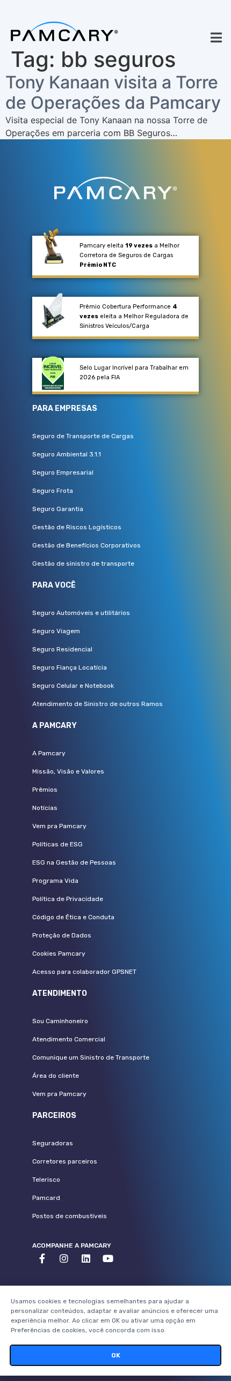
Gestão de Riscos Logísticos (76, 527)
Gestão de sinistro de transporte (83, 563)
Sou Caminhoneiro (60, 1021)
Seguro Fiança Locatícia (69, 667)
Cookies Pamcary (58, 953)
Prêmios (44, 789)
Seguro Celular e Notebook (73, 685)
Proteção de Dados (61, 935)
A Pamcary (49, 753)
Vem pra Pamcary (59, 826)
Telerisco (46, 1179)
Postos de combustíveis (69, 1216)
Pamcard (46, 1198)
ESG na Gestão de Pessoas (74, 862)
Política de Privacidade (67, 899)
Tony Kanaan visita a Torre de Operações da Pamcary (113, 92)
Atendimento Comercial (68, 1039)
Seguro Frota (52, 490)
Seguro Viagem (56, 631)
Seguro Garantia (57, 509)
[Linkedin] (86, 1258)
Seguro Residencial (62, 649)
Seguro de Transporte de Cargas (83, 436)
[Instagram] (64, 1258)
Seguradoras (52, 1143)
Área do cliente (55, 1075)
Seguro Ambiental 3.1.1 (66, 454)
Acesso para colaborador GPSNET (84, 971)
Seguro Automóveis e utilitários (81, 613)
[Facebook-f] (42, 1258)
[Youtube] (108, 1258)
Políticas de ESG (57, 844)
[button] (216, 37)
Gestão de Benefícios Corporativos (86, 545)
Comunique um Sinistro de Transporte (90, 1057)
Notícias (44, 808)
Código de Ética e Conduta (73, 917)
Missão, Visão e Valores (68, 771)
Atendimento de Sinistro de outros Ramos (97, 704)
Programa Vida (55, 880)
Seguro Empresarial (62, 472)
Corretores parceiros (64, 1161)
